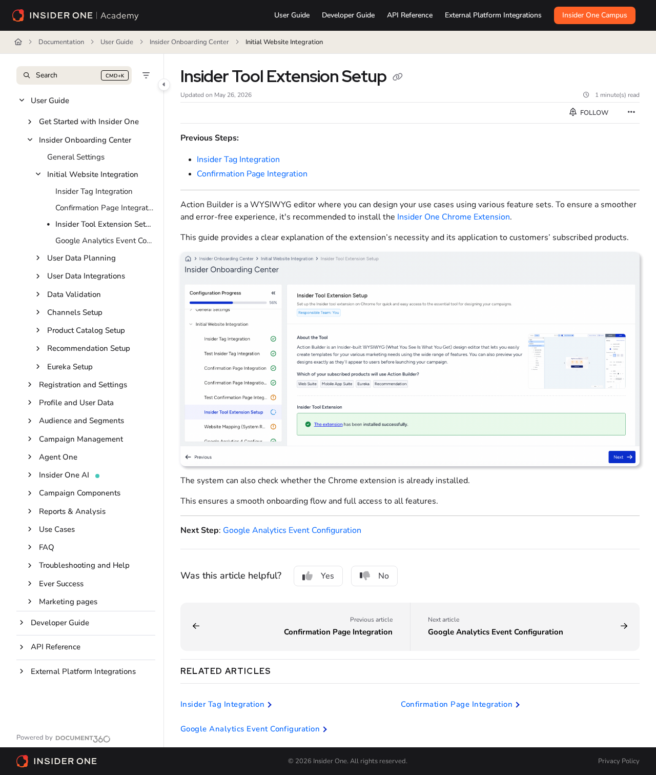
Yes (327, 576)
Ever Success (61, 584)
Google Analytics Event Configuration (104, 240)
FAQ (46, 547)
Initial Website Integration (284, 42)
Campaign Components (79, 493)
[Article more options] (631, 113)
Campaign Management (81, 439)
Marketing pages (68, 602)
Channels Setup (74, 312)
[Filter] (146, 75)
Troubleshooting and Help (84, 565)
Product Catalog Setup (86, 330)
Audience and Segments (81, 420)
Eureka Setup (70, 367)
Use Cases (57, 529)
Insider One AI (64, 475)
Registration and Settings (83, 385)
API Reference (55, 647)
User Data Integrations (86, 276)
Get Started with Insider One (89, 121)
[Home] (75, 15)
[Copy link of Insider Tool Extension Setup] (397, 78)
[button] (74, 75)
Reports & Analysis (72, 511)
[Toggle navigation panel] (164, 84)
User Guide (116, 42)
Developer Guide (60, 623)
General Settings (76, 157)
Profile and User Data (76, 403)
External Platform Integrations (83, 671)
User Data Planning (81, 258)
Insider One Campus (594, 15)
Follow (593, 112)
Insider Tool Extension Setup (104, 224)
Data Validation (74, 294)
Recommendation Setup (88, 348)
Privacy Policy (619, 761)
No (383, 576)
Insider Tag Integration (94, 191)
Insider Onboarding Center (189, 42)
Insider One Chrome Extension (453, 217)
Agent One (58, 457)
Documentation (61, 42)
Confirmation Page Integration (104, 208)
